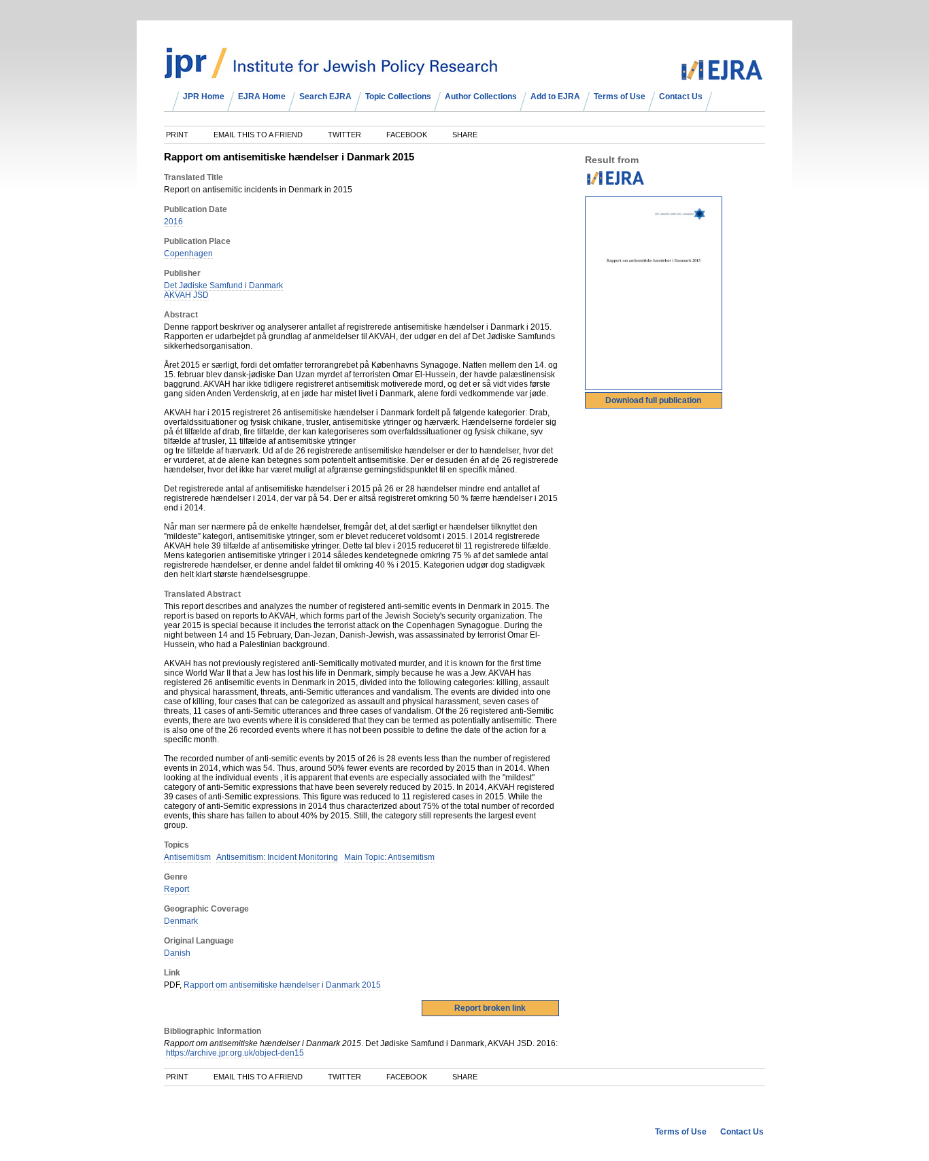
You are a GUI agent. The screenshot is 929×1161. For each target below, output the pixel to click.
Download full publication (653, 400)
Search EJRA (325, 96)
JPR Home (203, 96)
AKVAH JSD (186, 295)
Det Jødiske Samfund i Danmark (223, 285)
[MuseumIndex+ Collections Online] (331, 73)
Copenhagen (188, 253)
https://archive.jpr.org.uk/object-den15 (235, 1053)
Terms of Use (619, 96)
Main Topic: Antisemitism (389, 857)
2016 (173, 221)
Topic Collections (398, 96)
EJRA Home (262, 96)
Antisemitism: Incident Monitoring (277, 857)
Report (176, 889)
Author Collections (481, 96)
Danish (177, 953)
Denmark (181, 921)
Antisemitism (187, 857)
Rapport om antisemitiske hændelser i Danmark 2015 (282, 985)
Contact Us (681, 96)
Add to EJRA (555, 96)
